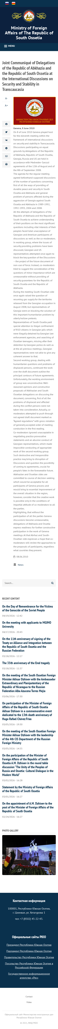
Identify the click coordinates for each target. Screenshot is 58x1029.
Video (29, 1002)
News (20, 564)
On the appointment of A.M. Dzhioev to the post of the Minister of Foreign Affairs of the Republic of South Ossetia (28, 807)
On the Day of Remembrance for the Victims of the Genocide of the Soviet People (27, 608)
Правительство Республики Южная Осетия (29, 957)
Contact (29, 996)
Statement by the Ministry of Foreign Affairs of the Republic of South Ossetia (27, 789)
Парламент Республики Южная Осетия (29, 951)
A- (6, 98)
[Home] (29, 16)
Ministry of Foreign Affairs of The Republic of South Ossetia (29, 32)
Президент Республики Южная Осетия (29, 945)
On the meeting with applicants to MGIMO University (26, 624)
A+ (6, 105)
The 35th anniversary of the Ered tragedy (26, 663)
